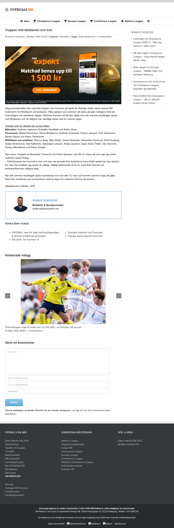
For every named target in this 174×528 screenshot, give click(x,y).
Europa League (69, 455)
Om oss (9, 484)
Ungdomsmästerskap (72, 444)
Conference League (72, 458)
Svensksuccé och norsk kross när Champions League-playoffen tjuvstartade (149, 85)
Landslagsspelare (14, 495)
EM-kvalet (64, 37)
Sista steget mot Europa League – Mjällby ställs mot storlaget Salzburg (147, 71)
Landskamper (12, 491)
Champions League (71, 451)
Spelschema (11, 444)
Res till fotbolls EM (15, 465)
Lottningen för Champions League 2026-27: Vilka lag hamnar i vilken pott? (147, 42)
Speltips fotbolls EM (128, 444)
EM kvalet (10, 472)
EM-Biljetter (11, 469)
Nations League (69, 440)
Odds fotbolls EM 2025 (130, 440)
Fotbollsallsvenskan (71, 465)
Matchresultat (12, 455)
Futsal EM (66, 447)
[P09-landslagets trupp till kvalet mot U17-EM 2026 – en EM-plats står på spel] (63, 260)
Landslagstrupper (14, 462)
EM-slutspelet (12, 458)
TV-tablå (9, 451)
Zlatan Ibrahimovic (87, 37)
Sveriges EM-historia (16, 488)
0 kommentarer (105, 37)
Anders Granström (16, 37)
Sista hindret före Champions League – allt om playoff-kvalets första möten (148, 99)
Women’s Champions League (77, 462)
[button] (148, 20)
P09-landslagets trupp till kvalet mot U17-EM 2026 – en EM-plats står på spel (43, 327)
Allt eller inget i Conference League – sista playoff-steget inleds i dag (148, 56)
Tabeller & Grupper (15, 447)
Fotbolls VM (67, 469)
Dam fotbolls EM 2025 (17, 440)
